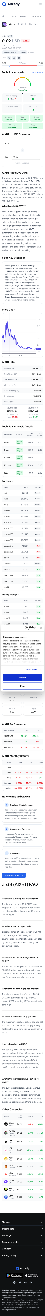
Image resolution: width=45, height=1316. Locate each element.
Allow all (22, 678)
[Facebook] (14, 1282)
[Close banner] (41, 628)
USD (6, 157)
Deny (22, 686)
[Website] (9, 58)
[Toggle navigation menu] (40, 4)
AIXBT (7, 143)
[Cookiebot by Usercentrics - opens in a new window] (26, 628)
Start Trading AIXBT (12, 875)
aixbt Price (36, 16)
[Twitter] (19, 1282)
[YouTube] (25, 1282)
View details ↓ (37, 72)
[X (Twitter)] (14, 58)
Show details (31, 670)
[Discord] (30, 1282)
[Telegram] (19, 58)
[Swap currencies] (22, 150)
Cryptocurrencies (18, 16)
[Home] (3, 16)
